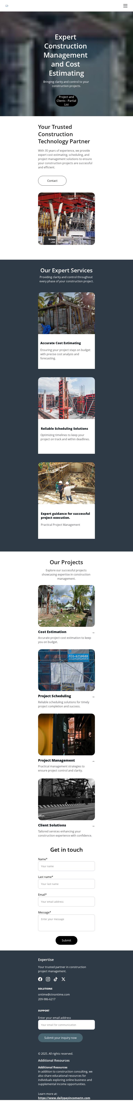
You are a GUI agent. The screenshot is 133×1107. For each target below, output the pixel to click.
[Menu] (125, 5)
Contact (52, 181)
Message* (44, 912)
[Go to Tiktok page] (56, 979)
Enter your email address (54, 1018)
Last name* (45, 877)
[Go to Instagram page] (48, 979)
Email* (42, 895)
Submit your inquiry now (60, 1038)
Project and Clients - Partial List (66, 100)
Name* (42, 859)
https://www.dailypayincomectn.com (64, 1098)
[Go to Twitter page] (63, 979)
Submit (66, 940)
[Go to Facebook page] (40, 979)
